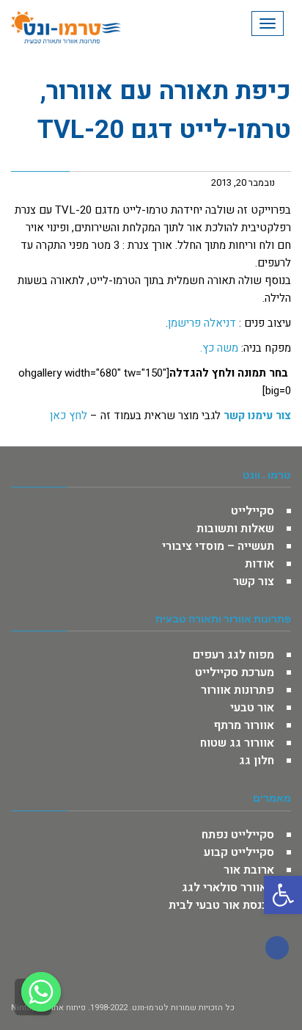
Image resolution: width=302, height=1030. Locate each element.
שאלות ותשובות (235, 528)
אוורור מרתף (243, 725)
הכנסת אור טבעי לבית (221, 905)
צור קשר (253, 581)
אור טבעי (252, 708)
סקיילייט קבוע (239, 852)
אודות (259, 564)
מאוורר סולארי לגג (228, 887)
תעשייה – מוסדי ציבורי (218, 546)
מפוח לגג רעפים (233, 655)
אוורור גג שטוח (237, 743)
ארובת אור (249, 870)
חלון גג (256, 760)
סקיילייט (252, 511)
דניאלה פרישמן (202, 323)
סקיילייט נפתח (238, 835)
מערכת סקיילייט (234, 672)
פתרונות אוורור (237, 690)
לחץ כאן (68, 415)
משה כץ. (219, 348)
